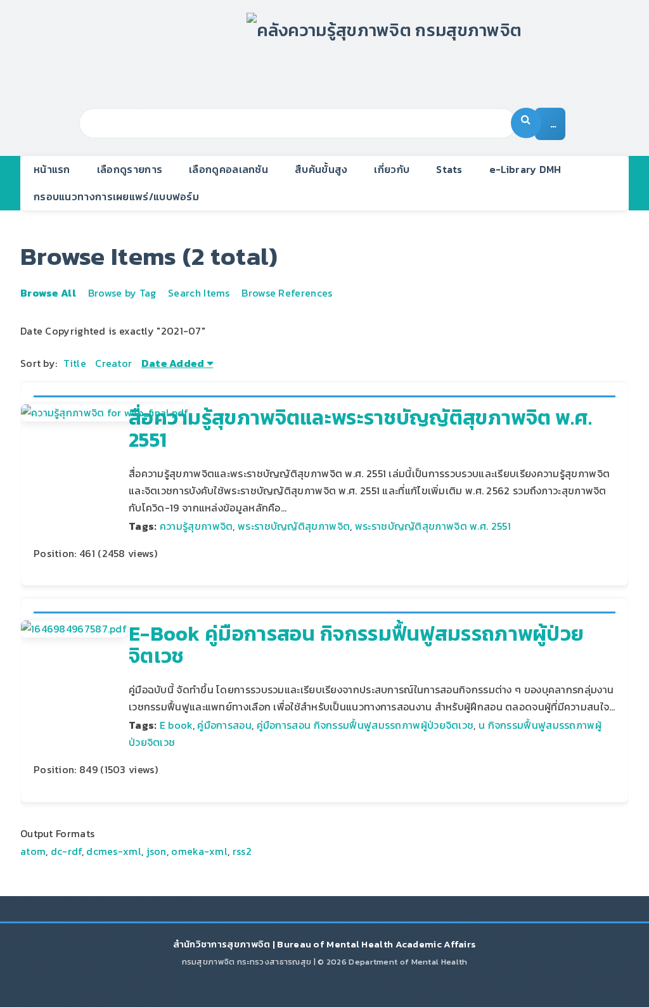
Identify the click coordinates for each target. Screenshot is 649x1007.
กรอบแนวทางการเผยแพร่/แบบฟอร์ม (116, 196)
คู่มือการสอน (224, 725)
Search (526, 123)
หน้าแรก (52, 169)
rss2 (242, 851)
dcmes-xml (113, 851)
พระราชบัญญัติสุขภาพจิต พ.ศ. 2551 (433, 526)
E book (176, 725)
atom (33, 851)
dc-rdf (66, 851)
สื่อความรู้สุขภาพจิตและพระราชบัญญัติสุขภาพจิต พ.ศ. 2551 (361, 428)
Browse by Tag (122, 292)
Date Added (173, 363)
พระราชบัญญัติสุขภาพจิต (294, 526)
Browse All (48, 292)
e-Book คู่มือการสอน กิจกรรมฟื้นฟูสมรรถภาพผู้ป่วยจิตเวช (356, 645)
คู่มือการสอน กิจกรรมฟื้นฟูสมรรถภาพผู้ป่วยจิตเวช (365, 725)
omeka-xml (199, 851)
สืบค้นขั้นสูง (321, 169)
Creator (113, 363)
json (156, 851)
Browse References (286, 292)
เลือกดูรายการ (129, 169)
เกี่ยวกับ (391, 169)
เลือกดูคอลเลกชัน (228, 169)
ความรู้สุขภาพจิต (196, 526)
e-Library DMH (525, 169)
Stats (449, 169)
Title (74, 363)
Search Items (199, 292)
